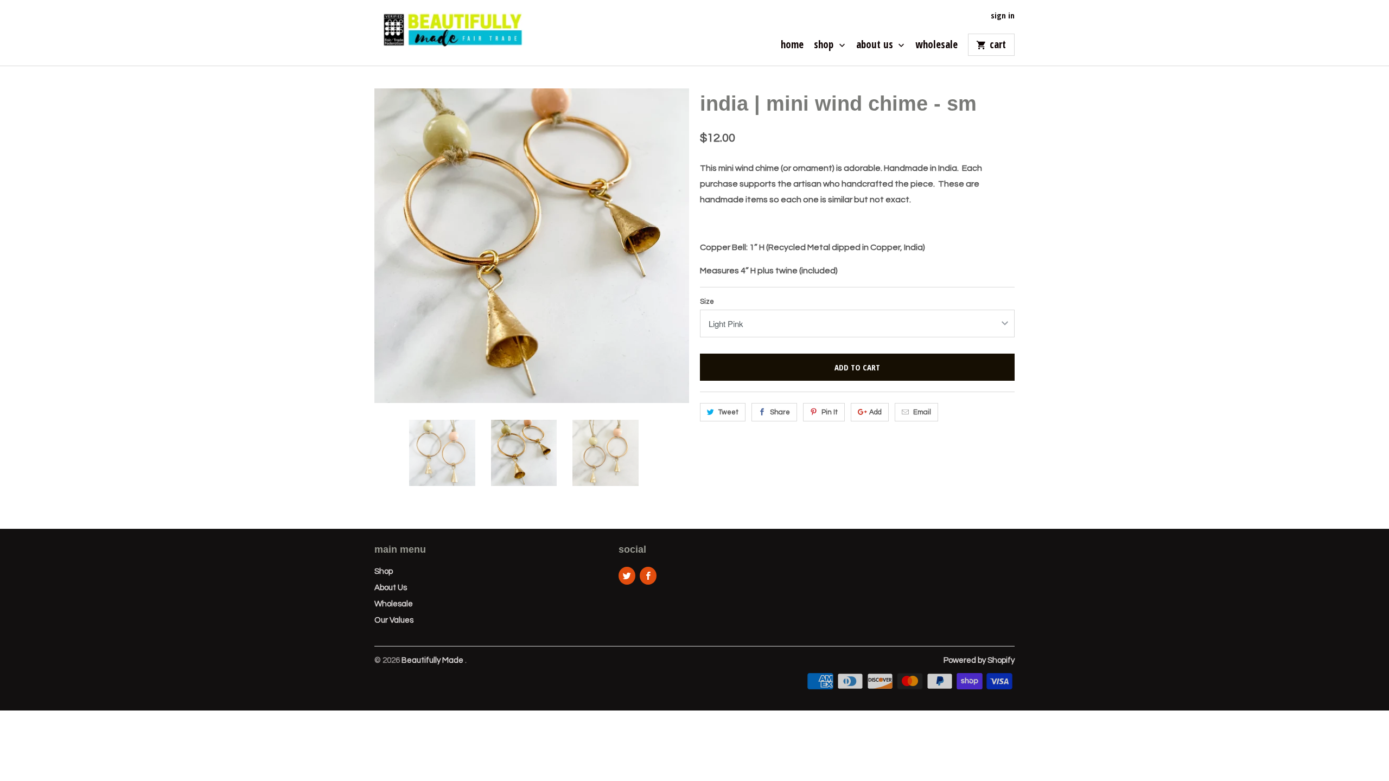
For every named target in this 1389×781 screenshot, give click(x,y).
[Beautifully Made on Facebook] (648, 576)
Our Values (393, 620)
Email (922, 412)
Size (707, 301)
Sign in (1003, 15)
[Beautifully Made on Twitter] (627, 576)
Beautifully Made (433, 660)
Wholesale (936, 46)
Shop (825, 46)
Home (792, 46)
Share (780, 412)
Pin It (829, 412)
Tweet (728, 412)
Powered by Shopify (979, 660)
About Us (876, 46)
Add (875, 412)
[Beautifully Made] (450, 32)
